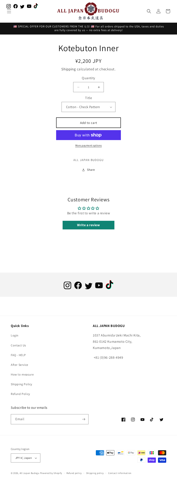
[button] (9, 11)
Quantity (88, 78)
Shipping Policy (21, 384)
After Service (19, 365)
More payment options (88, 145)
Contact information (119, 473)
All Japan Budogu (30, 473)
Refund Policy (20, 394)
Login (15, 335)
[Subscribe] (83, 419)
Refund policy (74, 473)
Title (88, 98)
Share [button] (91, 170)
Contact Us (18, 345)
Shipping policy (95, 473)
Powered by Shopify (51, 473)
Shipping (68, 69)
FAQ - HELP (18, 355)
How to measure (22, 374)
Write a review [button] (88, 225)
